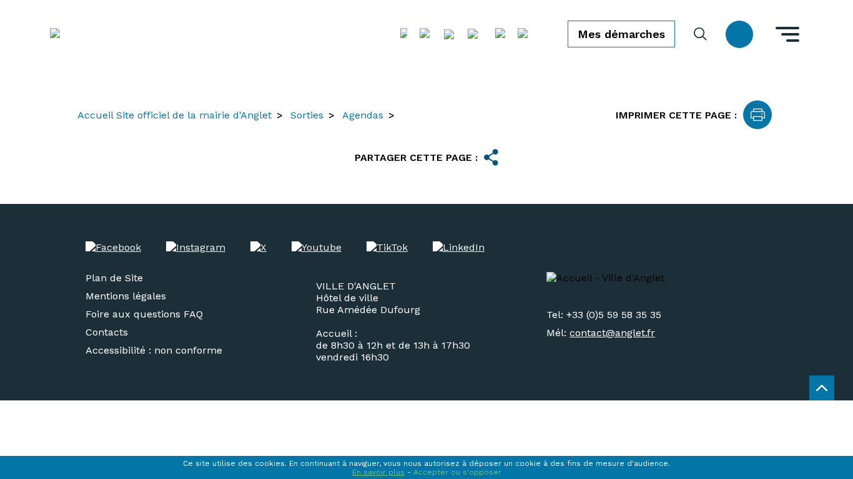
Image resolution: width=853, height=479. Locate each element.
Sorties (306, 115)
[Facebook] (113, 247)
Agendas (362, 115)
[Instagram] (195, 247)
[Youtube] (317, 247)
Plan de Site (114, 278)
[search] (700, 34)
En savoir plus (378, 472)
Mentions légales (126, 296)
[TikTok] (387, 247)
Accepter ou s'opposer (457, 472)
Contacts (107, 332)
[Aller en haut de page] (821, 387)
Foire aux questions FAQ (144, 314)
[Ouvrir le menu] (787, 34)
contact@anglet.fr (612, 333)
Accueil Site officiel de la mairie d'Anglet (174, 115)
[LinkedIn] (459, 247)
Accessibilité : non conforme (154, 350)
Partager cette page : (416, 157)
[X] (258, 247)
